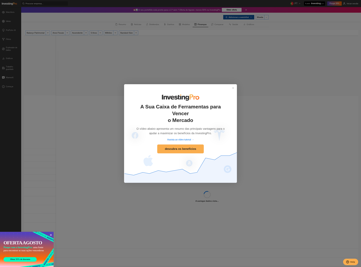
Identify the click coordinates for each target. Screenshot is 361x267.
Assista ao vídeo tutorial (179, 139)
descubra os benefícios (180, 148)
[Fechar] (233, 88)
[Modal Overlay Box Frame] (27, 249)
